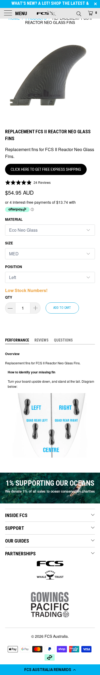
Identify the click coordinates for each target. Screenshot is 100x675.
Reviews (41, 340)
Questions (63, 340)
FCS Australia (56, 636)
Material (14, 219)
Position (13, 266)
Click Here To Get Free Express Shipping (46, 169)
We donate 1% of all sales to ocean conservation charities (50, 491)
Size (9, 242)
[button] (50, 669)
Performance (17, 340)
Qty (8, 297)
